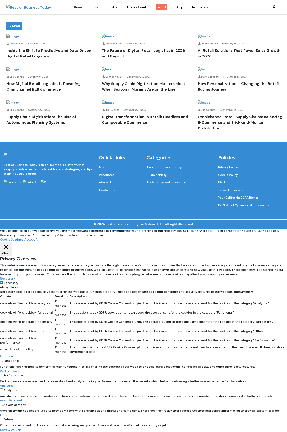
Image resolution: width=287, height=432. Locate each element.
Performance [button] (10, 371)
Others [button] (5, 415)
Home (78, 7)
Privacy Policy (228, 167)
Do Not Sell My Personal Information (244, 205)
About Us (105, 182)
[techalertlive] (13, 182)
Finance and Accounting (164, 167)
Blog (179, 7)
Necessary (10, 283)
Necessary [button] (7, 278)
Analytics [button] (6, 386)
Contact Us (107, 190)
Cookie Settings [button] (11, 239)
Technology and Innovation (166, 182)
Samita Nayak (113, 76)
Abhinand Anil (113, 43)
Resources (200, 7)
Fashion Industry (105, 7)
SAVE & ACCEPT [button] (11, 430)
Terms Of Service (230, 190)
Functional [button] (8, 356)
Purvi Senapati (210, 76)
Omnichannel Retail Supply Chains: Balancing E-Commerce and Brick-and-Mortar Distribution (240, 122)
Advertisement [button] (11, 400)
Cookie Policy (228, 175)
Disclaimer (226, 182)
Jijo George (16, 76)
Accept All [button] (31, 239)
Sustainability (156, 175)
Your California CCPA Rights (238, 197)
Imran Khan (16, 43)
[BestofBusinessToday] (21, 157)
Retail (161, 7)
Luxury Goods (137, 7)
